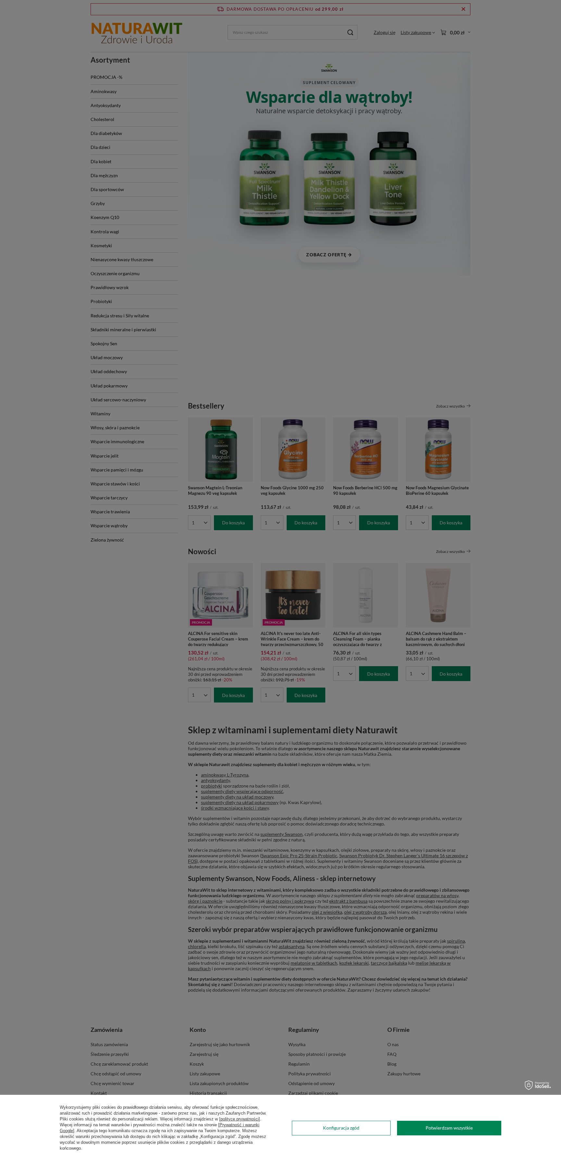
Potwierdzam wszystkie (449, 1127)
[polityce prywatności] (239, 1119)
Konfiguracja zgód (341, 1127)
